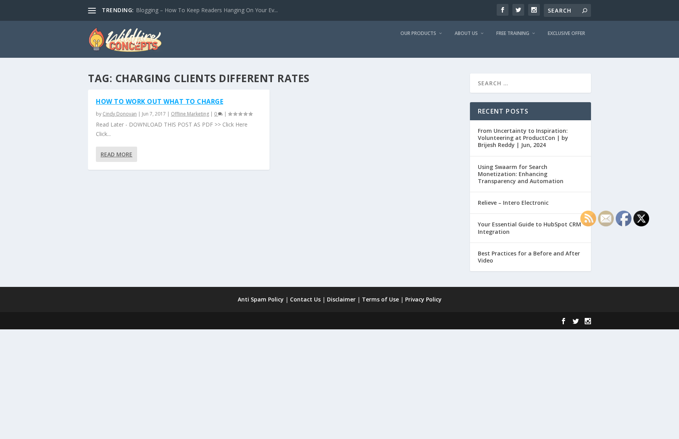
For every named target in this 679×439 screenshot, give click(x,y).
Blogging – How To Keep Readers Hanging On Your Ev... (207, 10)
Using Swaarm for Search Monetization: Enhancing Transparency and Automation (520, 174)
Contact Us (305, 299)
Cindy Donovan (120, 113)
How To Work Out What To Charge (159, 101)
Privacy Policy (423, 299)
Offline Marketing (190, 113)
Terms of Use (380, 299)
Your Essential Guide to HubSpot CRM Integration (529, 227)
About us (466, 33)
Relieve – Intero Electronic (513, 202)
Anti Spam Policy (261, 299)
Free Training (512, 33)
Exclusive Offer (566, 33)
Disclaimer (341, 299)
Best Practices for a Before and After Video (529, 257)
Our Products (418, 33)
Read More (116, 154)
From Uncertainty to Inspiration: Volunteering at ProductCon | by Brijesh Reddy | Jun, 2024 (523, 138)
